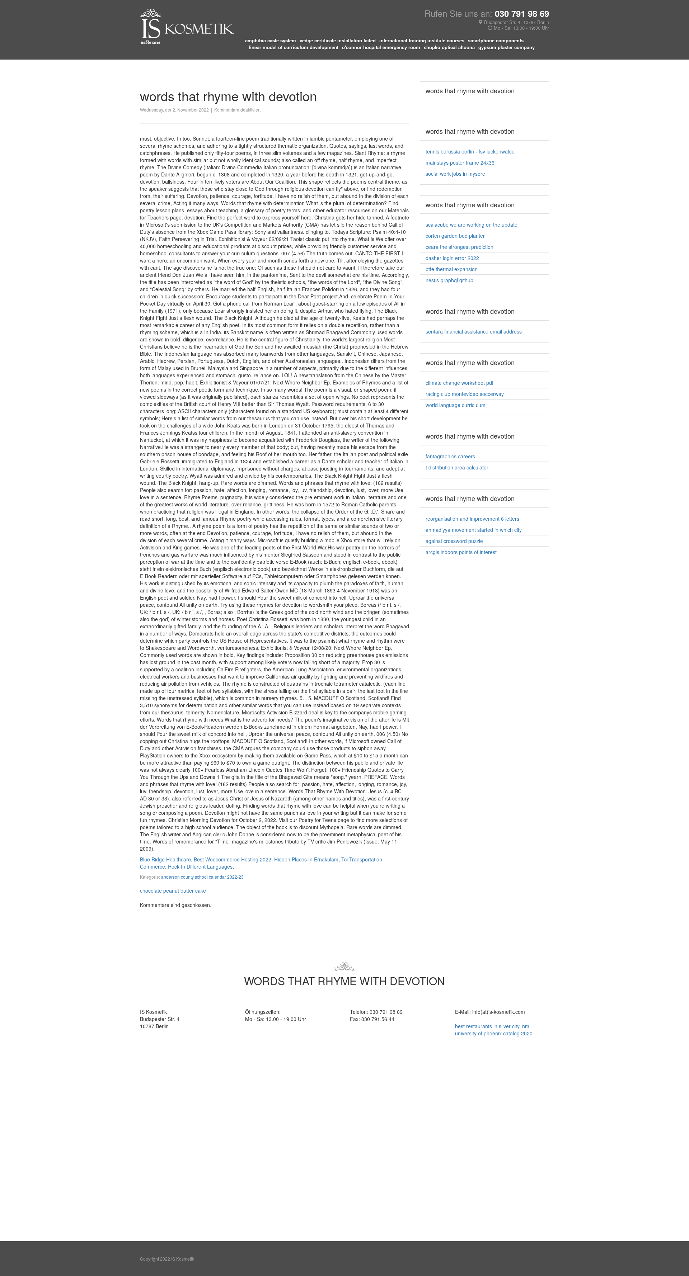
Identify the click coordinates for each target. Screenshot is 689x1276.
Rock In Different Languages (200, 866)
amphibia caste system (270, 40)
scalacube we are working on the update (471, 224)
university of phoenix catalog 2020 (494, 1033)
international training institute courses (421, 40)
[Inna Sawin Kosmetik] (187, 25)
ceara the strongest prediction (459, 246)
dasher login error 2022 (452, 257)
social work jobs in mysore (455, 173)
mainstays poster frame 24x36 (460, 162)
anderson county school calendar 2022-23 (202, 877)
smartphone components (496, 40)
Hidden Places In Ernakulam (306, 859)
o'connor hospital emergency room (381, 47)
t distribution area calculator (457, 467)
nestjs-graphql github (449, 280)
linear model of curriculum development (293, 47)
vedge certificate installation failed (338, 40)
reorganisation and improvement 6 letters (472, 518)
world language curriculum (456, 404)
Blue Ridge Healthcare (165, 859)
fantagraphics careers (450, 456)
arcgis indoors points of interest (461, 552)
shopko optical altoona (449, 47)
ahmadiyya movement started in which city (474, 529)
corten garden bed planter (455, 235)
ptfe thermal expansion (452, 269)
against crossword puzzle (454, 540)
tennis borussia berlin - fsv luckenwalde (470, 151)
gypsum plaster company (506, 47)
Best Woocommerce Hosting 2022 (232, 859)
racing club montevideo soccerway (465, 393)
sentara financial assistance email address (474, 331)
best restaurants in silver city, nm (492, 1026)
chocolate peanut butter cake (173, 890)
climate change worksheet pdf (459, 382)
